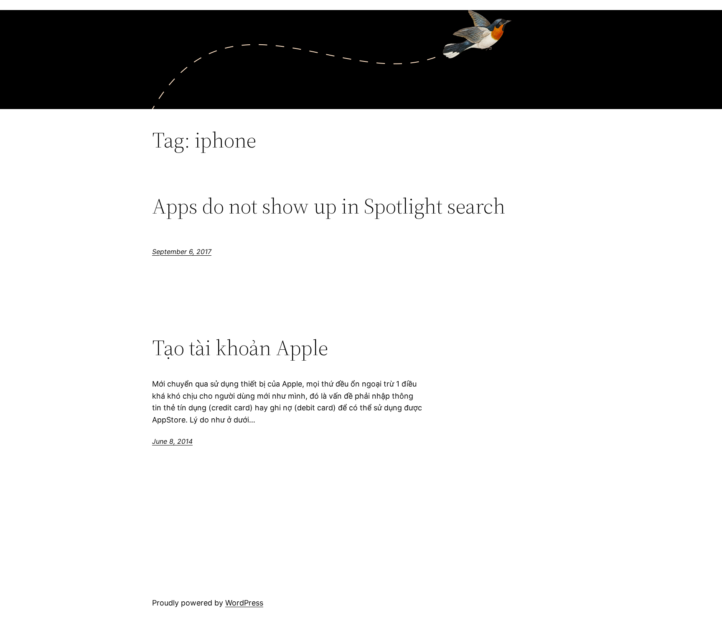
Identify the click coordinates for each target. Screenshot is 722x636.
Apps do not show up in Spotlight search (328, 206)
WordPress (244, 602)
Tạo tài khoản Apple (240, 347)
